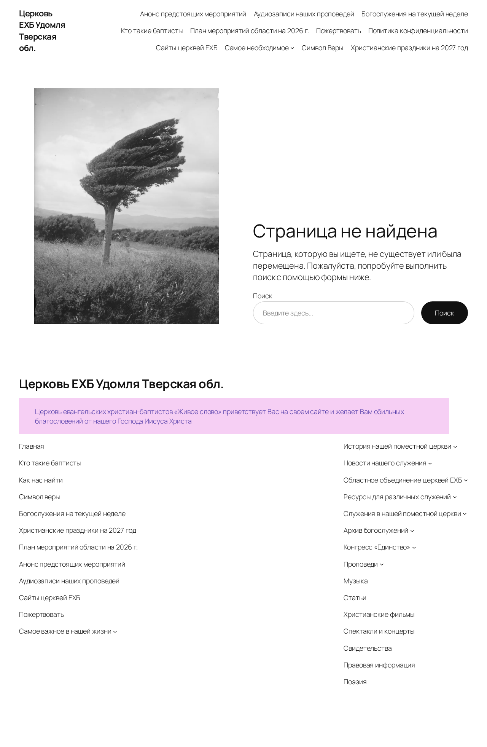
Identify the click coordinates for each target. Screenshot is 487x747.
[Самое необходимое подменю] (292, 48)
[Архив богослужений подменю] (412, 530)
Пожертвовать (338, 30)
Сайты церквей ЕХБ (186, 47)
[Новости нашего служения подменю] (430, 463)
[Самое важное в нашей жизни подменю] (115, 631)
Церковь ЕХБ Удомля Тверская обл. (42, 31)
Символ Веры (323, 47)
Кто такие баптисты (152, 30)
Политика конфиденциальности (418, 30)
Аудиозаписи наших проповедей (304, 13)
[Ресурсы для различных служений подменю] (455, 497)
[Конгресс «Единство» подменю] (414, 547)
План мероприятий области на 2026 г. (249, 30)
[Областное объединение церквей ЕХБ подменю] (466, 480)
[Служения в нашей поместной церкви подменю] (465, 513)
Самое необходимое (257, 47)
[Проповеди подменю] (382, 564)
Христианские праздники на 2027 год (409, 47)
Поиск (262, 295)
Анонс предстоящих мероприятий (193, 13)
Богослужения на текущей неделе (414, 13)
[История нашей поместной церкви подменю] (455, 446)
